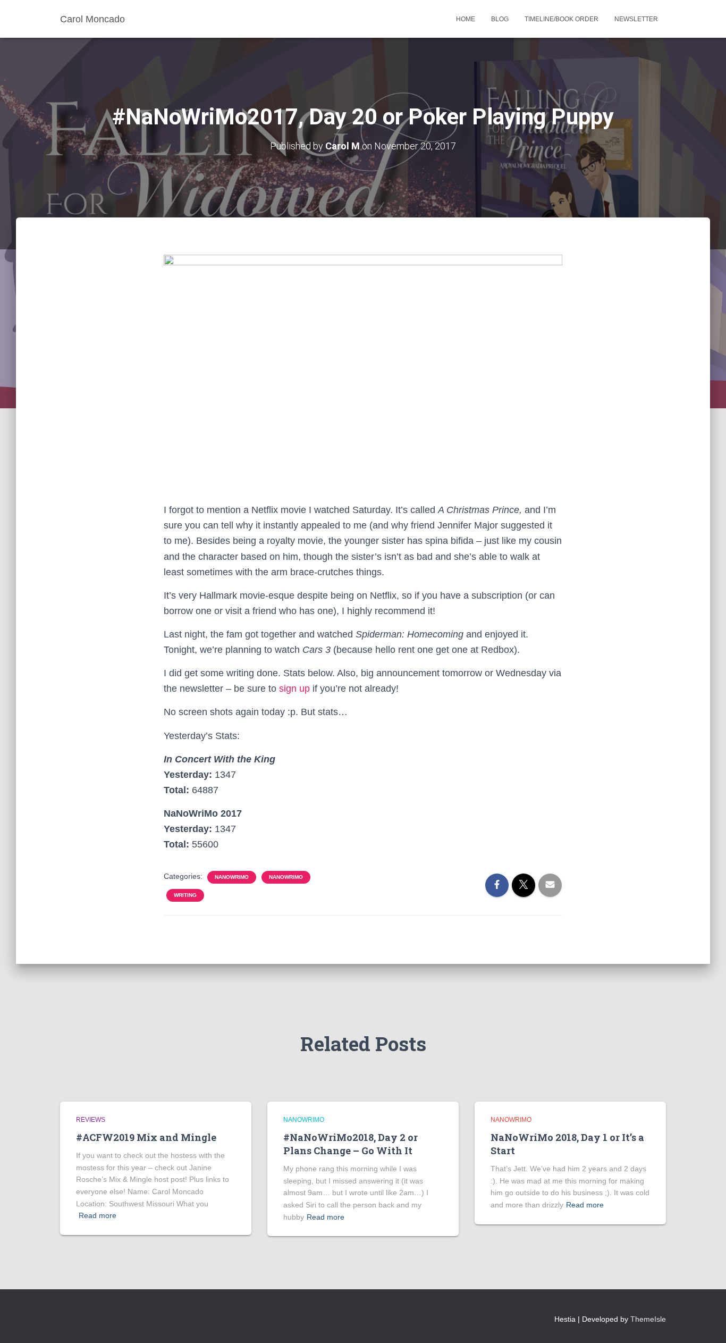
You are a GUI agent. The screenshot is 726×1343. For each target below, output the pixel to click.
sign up (294, 688)
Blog (500, 19)
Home (465, 19)
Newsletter (636, 19)
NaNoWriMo (232, 877)
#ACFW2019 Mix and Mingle (146, 1137)
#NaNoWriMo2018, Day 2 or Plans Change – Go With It (350, 1144)
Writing (185, 895)
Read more (97, 1215)
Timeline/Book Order (561, 19)
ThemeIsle (648, 1319)
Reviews (90, 1119)
